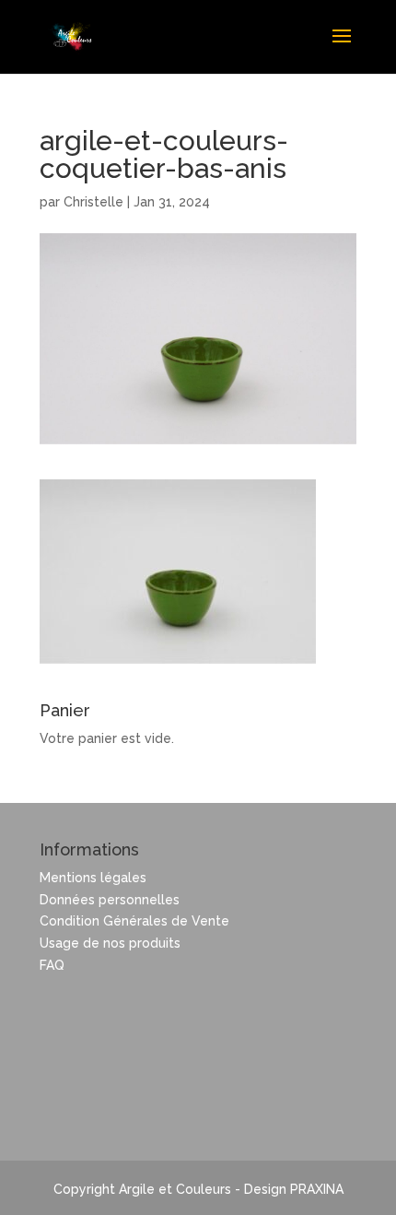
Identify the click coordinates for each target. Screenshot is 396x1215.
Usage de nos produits (110, 943)
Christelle (93, 202)
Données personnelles (110, 899)
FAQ (52, 965)
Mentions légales (93, 877)
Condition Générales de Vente (134, 921)
